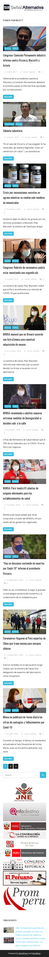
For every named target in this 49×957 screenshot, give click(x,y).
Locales (7, 261)
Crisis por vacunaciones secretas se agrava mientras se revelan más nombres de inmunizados (24, 197)
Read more (8, 96)
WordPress (23, 953)
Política (15, 48)
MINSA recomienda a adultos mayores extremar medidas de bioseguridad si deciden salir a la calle (22, 418)
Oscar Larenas (29, 72)
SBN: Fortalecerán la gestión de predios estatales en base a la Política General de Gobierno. (30, 931)
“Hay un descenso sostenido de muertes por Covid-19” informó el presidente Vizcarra (23, 568)
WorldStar (36, 953)
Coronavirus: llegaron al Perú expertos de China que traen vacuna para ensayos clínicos (24, 643)
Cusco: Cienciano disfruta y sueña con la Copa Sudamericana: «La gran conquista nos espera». (30, 942)
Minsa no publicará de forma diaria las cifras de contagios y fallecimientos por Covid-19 (23, 722)
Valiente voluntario (12, 131)
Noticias (8, 48)
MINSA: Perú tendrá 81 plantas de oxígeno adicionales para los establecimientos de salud (20, 493)
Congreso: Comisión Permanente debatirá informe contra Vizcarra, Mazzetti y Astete (24, 60)
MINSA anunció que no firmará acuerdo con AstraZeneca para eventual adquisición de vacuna (23, 339)
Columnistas (9, 124)
